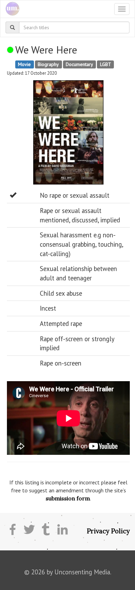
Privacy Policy (108, 531)
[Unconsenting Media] (9, 9)
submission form (68, 498)
